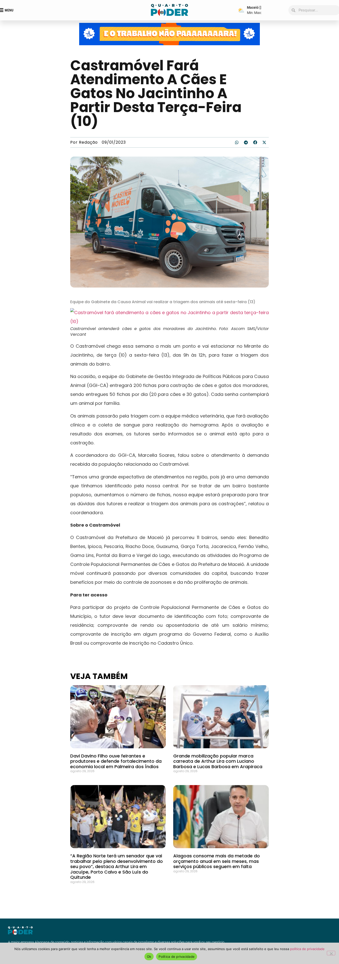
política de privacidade (307, 949)
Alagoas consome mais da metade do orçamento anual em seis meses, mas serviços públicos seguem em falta (216, 861)
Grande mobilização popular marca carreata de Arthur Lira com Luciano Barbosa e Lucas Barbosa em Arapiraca (217, 761)
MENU (9, 10)
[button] (236, 142)
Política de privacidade (177, 957)
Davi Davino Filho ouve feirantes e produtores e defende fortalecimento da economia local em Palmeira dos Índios (116, 761)
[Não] (331, 953)
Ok (149, 957)
